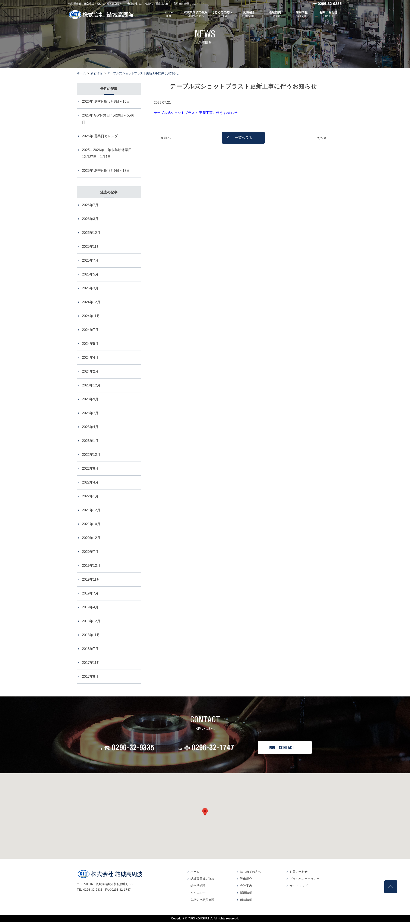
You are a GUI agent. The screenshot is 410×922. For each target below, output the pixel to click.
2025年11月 (91, 246)
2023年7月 (90, 413)
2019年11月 (91, 579)
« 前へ (166, 138)
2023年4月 (90, 427)
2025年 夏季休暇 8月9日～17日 (106, 170)
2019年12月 (91, 565)
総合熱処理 (197, 885)
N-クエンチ (198, 892)
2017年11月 (91, 662)
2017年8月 (90, 676)
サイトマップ (299, 885)
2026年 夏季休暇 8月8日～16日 (106, 101)
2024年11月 (91, 316)
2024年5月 (90, 343)
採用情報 (246, 892)
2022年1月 (90, 496)
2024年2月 (90, 371)
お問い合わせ (299, 871)
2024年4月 (90, 357)
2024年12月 (91, 302)
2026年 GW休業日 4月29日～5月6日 (108, 119)
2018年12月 (91, 621)
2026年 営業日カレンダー (101, 136)
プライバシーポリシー (304, 878)
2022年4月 (90, 482)
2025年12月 (91, 233)
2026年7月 (90, 205)
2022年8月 (90, 468)
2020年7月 (90, 551)
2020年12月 (91, 538)
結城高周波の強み (202, 878)
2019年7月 (90, 593)
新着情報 (96, 73)
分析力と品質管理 (202, 900)
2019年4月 (90, 607)
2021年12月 (91, 510)
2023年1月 (90, 441)
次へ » (321, 138)
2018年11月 (91, 635)
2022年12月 (91, 454)
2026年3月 (90, 219)
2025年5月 (90, 274)
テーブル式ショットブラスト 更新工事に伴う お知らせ (195, 113)
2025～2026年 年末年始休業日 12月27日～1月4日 (108, 153)
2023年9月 (90, 399)
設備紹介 (246, 878)
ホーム (81, 73)
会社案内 (246, 885)
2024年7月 (90, 330)
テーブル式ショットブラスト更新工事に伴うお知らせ (143, 73)
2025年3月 (90, 288)
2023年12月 (91, 385)
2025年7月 (90, 260)
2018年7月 (90, 649)
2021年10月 (91, 524)
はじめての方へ (250, 871)
